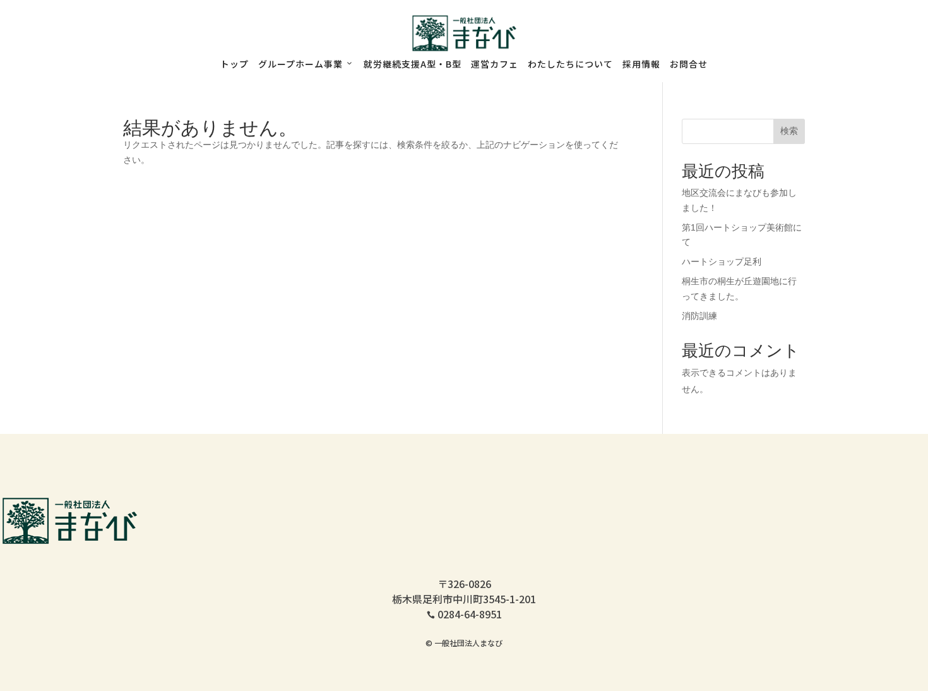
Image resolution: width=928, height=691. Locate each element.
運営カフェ (494, 63)
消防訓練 (699, 316)
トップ (234, 63)
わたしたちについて (570, 63)
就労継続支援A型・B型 (412, 63)
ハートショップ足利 (721, 261)
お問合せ (689, 63)
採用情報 (641, 63)
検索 (789, 131)
